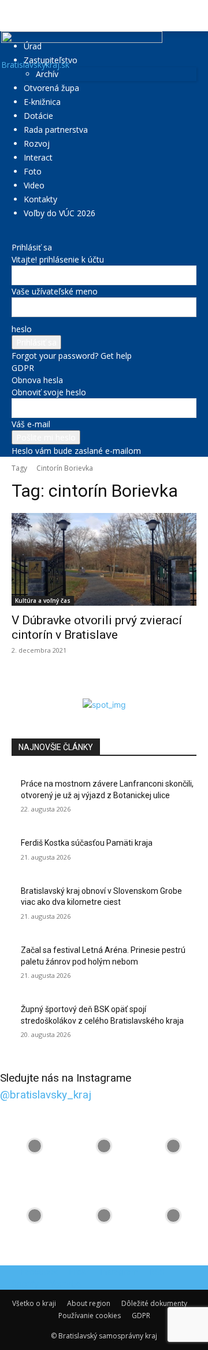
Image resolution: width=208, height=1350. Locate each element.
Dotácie (38, 115)
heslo (22, 328)
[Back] (15, 235)
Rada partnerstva (56, 129)
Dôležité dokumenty (154, 1303)
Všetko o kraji (34, 1303)
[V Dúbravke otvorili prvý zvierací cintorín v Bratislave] (104, 559)
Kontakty (40, 199)
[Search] (192, 15)
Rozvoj (37, 143)
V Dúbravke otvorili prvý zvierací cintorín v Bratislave (97, 627)
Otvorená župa (51, 87)
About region (88, 1303)
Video (34, 185)
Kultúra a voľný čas (42, 600)
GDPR (23, 367)
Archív (47, 73)
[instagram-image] (34, 1146)
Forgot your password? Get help (72, 355)
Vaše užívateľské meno (55, 291)
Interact (38, 157)
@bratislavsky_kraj (45, 1094)
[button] (19, 15)
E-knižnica (42, 101)
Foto (33, 171)
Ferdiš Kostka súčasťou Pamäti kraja (87, 842)
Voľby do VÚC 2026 (59, 213)
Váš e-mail (31, 424)
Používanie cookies (89, 1315)
